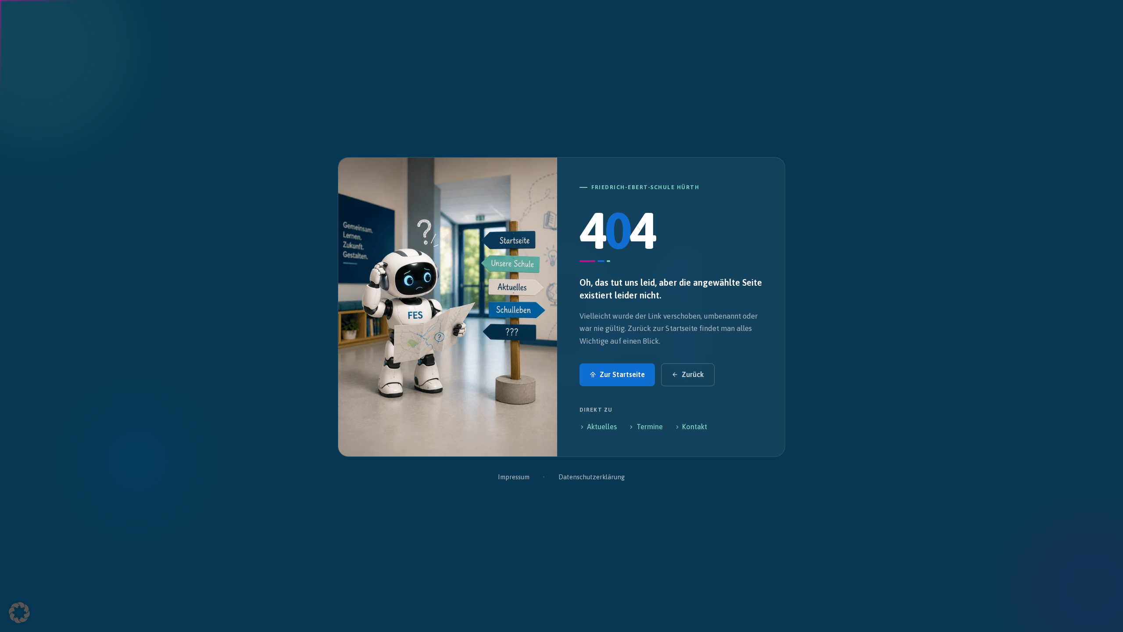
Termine (650, 427)
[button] (19, 612)
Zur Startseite (622, 374)
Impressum (513, 477)
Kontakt (694, 427)
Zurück (693, 374)
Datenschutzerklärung (591, 477)
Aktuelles (602, 427)
